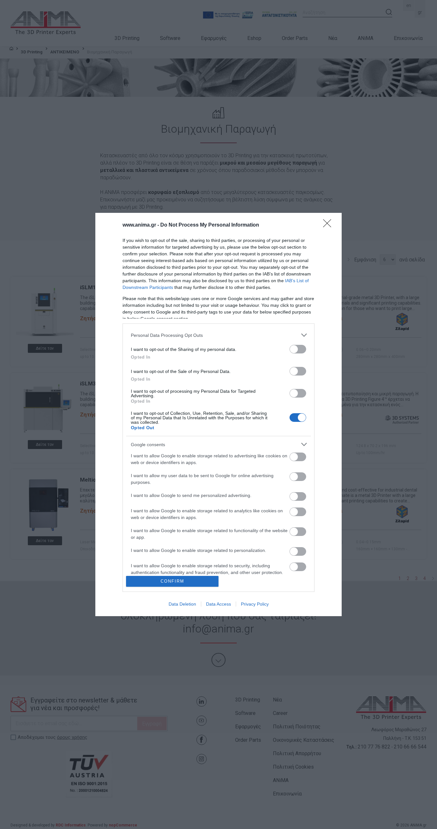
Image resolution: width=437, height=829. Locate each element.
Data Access (218, 604)
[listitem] (218, 335)
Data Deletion (182, 604)
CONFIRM (172, 581)
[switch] (298, 349)
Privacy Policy (255, 604)
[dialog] (218, 414)
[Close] (329, 225)
